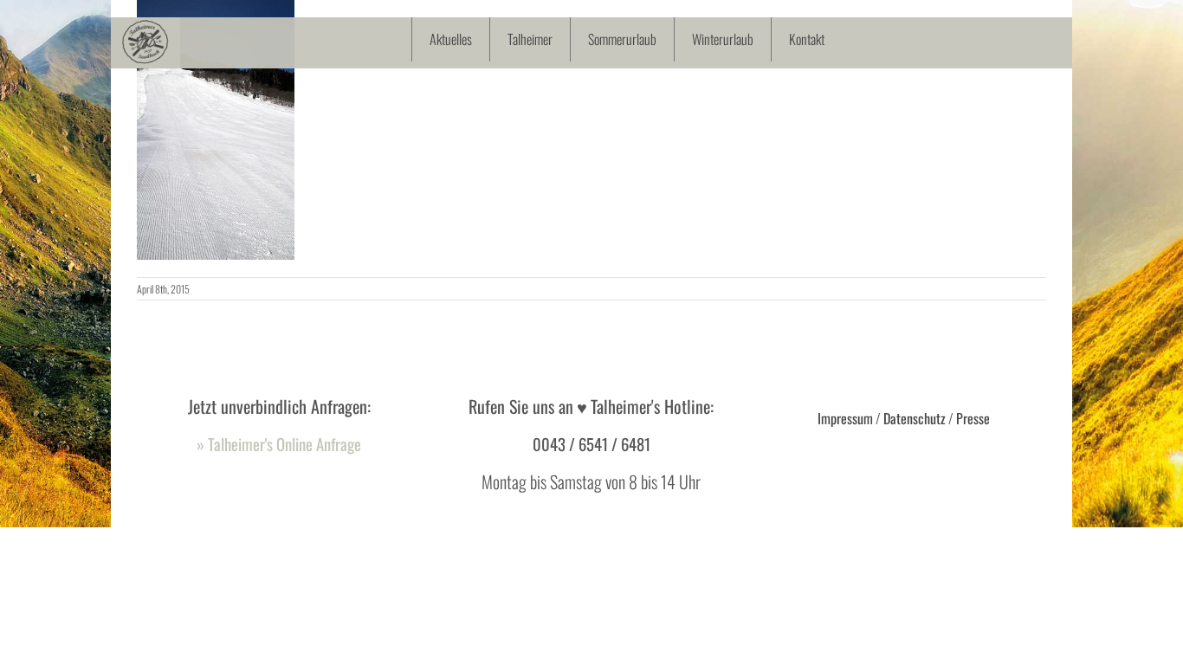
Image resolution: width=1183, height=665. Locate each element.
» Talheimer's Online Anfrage (279, 443)
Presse (973, 418)
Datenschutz (914, 418)
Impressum (845, 418)
